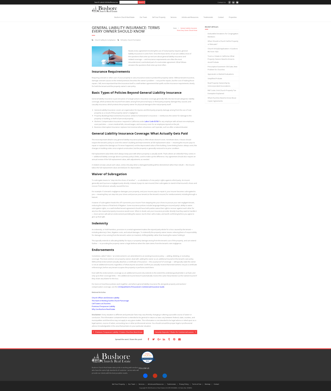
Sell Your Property (158, 17)
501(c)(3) (124, 40)
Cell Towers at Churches (101, 303)
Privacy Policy (184, 384)
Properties (233, 17)
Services (173, 17)
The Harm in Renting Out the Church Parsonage (110, 300)
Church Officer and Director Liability (105, 298)
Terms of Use (196, 384)
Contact (221, 17)
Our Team (143, 17)
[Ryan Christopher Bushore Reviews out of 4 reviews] (147, 363)
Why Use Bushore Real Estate (103, 309)
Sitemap (207, 384)
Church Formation (134, 40)
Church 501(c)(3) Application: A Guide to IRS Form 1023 (223, 50)
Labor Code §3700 (152, 121)
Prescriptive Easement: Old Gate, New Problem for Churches (222, 68)
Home (175, 28)
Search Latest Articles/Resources (106, 2)
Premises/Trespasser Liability (103, 306)
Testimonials (208, 17)
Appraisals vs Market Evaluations (221, 74)
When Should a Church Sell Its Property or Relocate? (223, 42)
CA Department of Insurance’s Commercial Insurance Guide (141, 287)
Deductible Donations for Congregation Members (223, 35)
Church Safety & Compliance (105, 40)
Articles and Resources (190, 17)
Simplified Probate (215, 78)
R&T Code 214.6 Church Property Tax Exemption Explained (222, 91)
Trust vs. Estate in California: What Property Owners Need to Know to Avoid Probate (221, 59)
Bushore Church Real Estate (124, 17)
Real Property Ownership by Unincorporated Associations (219, 84)
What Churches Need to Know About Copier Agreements (222, 99)
